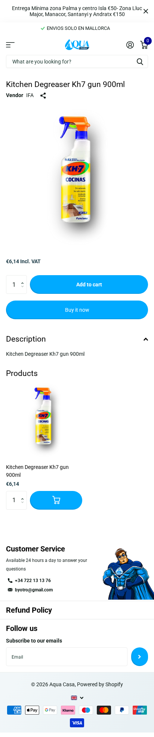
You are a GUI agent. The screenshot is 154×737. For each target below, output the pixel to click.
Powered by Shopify (100, 684)
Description (26, 339)
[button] (24, 277)
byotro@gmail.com (34, 590)
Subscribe (139, 656)
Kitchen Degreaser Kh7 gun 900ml (37, 471)
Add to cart (89, 284)
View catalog (10, 44)
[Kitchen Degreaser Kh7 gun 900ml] (44, 420)
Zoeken (140, 61)
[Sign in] (130, 45)
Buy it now (77, 310)
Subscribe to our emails (34, 641)
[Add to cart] (56, 500)
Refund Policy (29, 610)
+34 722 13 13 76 (33, 580)
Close (146, 11)
